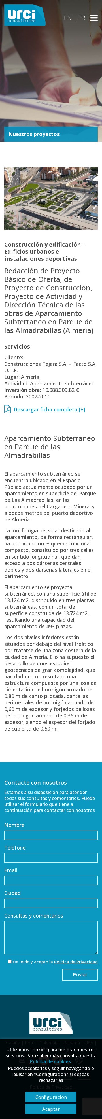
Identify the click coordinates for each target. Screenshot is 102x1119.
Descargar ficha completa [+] (49, 409)
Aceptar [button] (51, 1109)
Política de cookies (50, 1061)
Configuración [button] (51, 1097)
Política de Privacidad (76, 962)
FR (81, 17)
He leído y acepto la (55, 962)
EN (68, 17)
